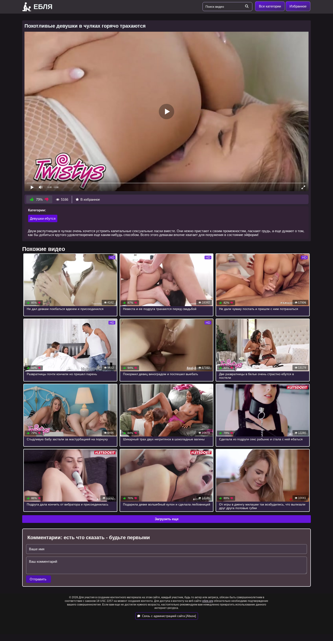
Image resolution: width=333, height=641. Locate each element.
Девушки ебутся (43, 218)
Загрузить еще (167, 519)
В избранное (90, 199)
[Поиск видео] (246, 6)
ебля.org (207, 601)
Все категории (270, 6)
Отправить (38, 579)
